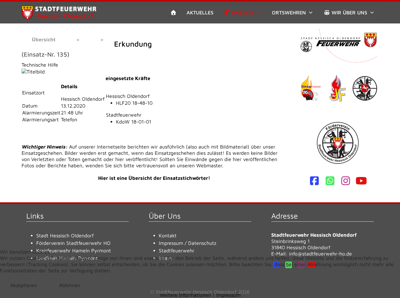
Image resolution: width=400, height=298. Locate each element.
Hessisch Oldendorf (128, 96)
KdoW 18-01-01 (133, 121)
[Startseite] (173, 13)
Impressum (171, 243)
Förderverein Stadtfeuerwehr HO (73, 243)
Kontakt (168, 235)
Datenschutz (202, 243)
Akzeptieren (23, 285)
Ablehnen (69, 285)
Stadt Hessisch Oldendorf (65, 235)
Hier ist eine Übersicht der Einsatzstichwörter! (154, 178)
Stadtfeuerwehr (124, 115)
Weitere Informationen (185, 295)
